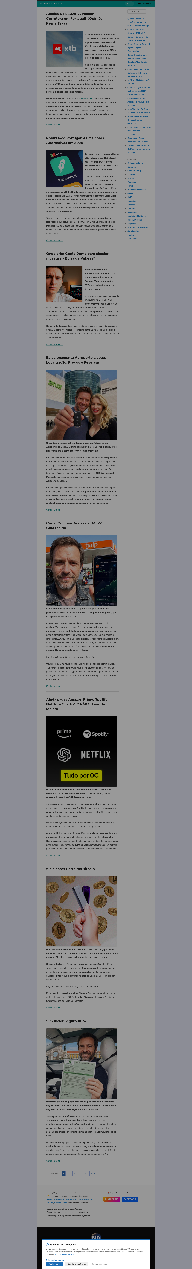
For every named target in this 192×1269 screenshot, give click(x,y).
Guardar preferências (77, 1264)
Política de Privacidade (64, 1254)
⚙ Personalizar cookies (55, 1260)
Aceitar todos (54, 1264)
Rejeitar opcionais (99, 1264)
